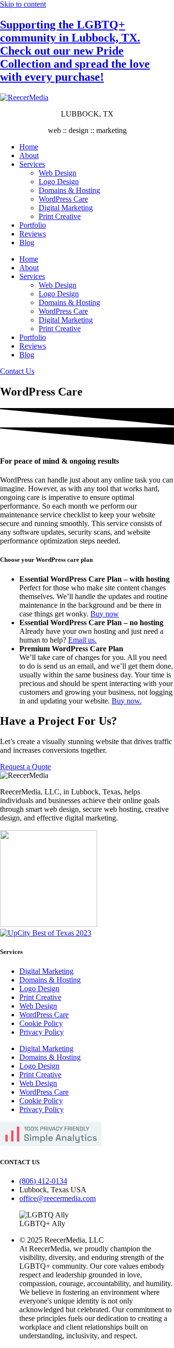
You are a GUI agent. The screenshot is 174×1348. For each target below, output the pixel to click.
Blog (26, 242)
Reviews (32, 234)
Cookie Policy (41, 1023)
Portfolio (32, 225)
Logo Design (59, 181)
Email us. (82, 640)
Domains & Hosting (69, 190)
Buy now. (127, 701)
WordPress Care (63, 199)
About (29, 155)
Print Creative (60, 216)
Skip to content (23, 4)
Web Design (57, 173)
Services (32, 164)
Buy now (104, 614)
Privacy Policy (41, 1032)
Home (28, 147)
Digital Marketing (66, 208)
